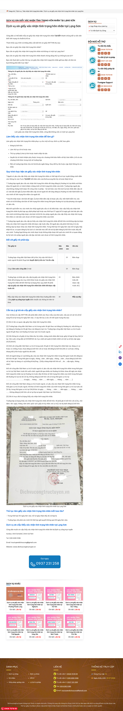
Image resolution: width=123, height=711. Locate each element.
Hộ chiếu (12, 678)
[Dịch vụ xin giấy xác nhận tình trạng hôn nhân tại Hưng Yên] (35, 621)
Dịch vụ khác (34, 674)
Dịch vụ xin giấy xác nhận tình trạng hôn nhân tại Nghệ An (34, 605)
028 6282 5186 (73, 678)
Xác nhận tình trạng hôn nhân (33, 11)
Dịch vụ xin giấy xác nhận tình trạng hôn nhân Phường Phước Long (15, 605)
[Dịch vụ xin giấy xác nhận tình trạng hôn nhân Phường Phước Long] (15, 594)
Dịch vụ (19, 11)
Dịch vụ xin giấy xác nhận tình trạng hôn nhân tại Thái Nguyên (15, 632)
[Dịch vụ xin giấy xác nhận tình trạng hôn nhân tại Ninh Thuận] (54, 621)
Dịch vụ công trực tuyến (64, 530)
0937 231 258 (47, 563)
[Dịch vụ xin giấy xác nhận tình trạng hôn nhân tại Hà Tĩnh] (54, 594)
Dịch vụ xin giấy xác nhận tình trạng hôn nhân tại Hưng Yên (34, 632)
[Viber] (120, 358)
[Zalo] (99, 53)
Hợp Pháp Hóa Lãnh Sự (98, 26)
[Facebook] (105, 53)
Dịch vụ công (13, 674)
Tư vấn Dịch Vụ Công (98, 31)
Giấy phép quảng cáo (17, 682)
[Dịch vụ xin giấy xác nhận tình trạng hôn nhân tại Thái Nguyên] (15, 621)
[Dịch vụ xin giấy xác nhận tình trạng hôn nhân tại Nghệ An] (35, 594)
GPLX (32, 678)
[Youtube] (109, 53)
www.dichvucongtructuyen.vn (24, 547)
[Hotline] (120, 346)
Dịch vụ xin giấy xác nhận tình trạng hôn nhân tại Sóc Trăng (74, 605)
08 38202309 (106, 86)
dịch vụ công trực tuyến (21, 300)
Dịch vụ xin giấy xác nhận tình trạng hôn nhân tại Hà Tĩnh (54, 605)
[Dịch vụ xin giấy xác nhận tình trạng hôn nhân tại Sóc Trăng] (74, 594)
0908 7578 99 (106, 49)
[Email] (102, 53)
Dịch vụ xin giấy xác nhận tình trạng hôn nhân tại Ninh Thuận (54, 632)
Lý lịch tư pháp (35, 682)
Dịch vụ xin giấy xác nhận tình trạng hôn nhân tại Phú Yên (74, 632)
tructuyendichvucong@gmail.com (24, 542)
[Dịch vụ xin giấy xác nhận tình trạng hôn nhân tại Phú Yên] (74, 621)
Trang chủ (11, 11)
